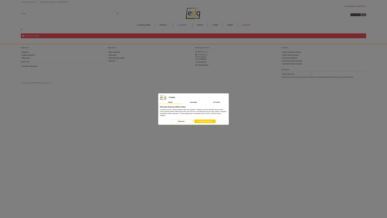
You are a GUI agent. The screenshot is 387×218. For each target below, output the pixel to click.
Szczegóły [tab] (193, 102)
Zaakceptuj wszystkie (205, 121)
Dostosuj (181, 121)
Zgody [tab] (170, 102)
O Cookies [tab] (216, 102)
